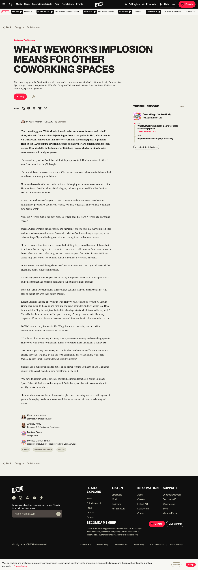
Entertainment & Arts (42, 4)
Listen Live (169, 4)
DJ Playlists (134, 4)
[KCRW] (17, 492)
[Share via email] (45, 108)
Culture (25, 449)
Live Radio (117, 494)
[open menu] (4, 4)
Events (79, 4)
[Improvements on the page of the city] (135, 136)
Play (22, 96)
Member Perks (170, 513)
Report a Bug (85, 545)
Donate (189, 4)
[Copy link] (23, 108)
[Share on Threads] (34, 108)
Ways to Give (169, 504)
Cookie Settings (176, 545)
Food (57, 4)
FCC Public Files (155, 545)
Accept (191, 564)
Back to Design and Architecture (23, 27)
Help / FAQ (142, 504)
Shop (165, 508)
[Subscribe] (58, 514)
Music (19, 4)
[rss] (33, 97)
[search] (11, 4)
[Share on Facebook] (28, 108)
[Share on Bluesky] (39, 108)
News (27, 4)
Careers (141, 499)
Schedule (190, 12)
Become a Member (172, 494)
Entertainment (94, 503)
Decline (176, 564)
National (61, 449)
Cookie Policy (137, 545)
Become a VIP (169, 499)
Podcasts (151, 4)
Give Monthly (175, 523)
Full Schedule (118, 508)
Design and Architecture (24, 40)
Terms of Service (119, 545)
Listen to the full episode (148, 147)
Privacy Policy (101, 545)
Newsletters (68, 4)
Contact (141, 513)
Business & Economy (43, 449)
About (140, 494)
